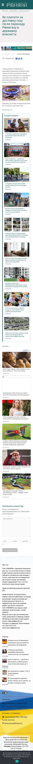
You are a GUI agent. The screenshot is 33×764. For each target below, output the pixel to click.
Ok (17, 761)
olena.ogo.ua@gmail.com (13, 723)
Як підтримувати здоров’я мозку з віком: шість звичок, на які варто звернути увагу (19, 680)
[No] (31, 757)
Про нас (24, 744)
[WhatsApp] (21, 58)
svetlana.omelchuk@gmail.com (15, 706)
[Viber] (19, 58)
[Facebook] (16, 58)
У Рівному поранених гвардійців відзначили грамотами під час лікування (18, 652)
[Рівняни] (16, 4)
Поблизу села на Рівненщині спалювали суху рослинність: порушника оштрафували (18, 643)
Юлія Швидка (26, 54)
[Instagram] (6, 693)
